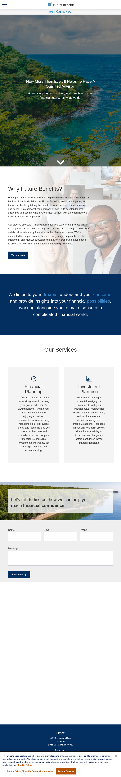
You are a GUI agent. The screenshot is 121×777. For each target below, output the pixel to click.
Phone (83, 530)
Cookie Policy (25, 765)
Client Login (60, 750)
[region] (60, 764)
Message (13, 548)
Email (47, 530)
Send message (19, 574)
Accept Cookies (66, 771)
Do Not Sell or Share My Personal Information (30, 771)
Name (11, 530)
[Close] (116, 756)
